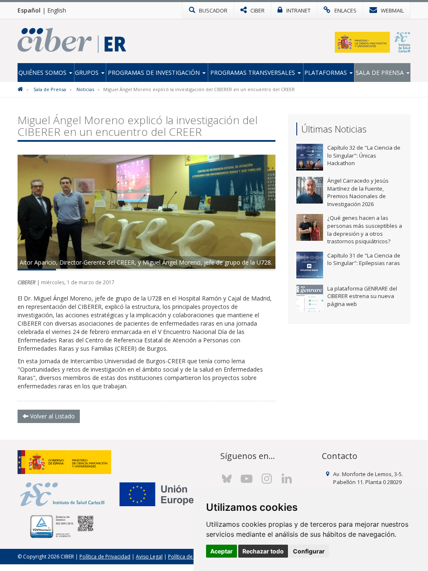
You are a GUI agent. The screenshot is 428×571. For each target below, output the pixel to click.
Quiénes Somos (43, 72)
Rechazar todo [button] (263, 551)
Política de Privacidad (104, 556)
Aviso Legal (149, 556)
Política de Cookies (190, 556)
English (56, 10)
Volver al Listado (51, 416)
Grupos (87, 72)
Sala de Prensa (380, 72)
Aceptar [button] (221, 551)
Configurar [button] (309, 551)
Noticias (85, 89)
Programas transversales (253, 72)
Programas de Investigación (154, 72)
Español (29, 10)
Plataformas (326, 72)
